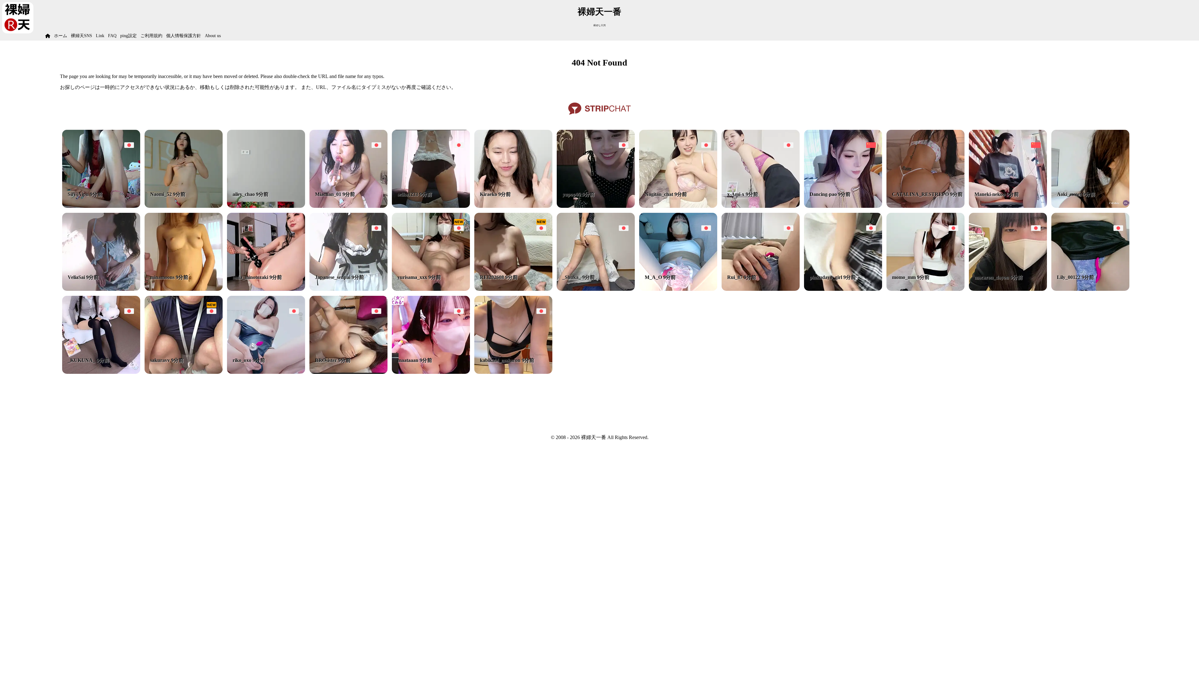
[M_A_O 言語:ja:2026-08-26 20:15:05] (678, 289)
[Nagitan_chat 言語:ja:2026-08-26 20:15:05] (678, 206)
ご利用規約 (151, 35)
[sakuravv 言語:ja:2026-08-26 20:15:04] (183, 372)
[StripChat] (599, 117)
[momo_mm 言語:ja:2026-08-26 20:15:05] (925, 289)
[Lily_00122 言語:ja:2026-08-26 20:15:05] (1090, 289)
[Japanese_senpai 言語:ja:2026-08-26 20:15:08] (348, 289)
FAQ (112, 35)
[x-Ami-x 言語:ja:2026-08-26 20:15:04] (760, 206)
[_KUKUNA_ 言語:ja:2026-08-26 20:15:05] (101, 372)
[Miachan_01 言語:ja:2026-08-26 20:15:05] (348, 206)
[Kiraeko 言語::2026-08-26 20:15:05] (513, 206)
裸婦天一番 (599, 12)
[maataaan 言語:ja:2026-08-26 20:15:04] (431, 372)
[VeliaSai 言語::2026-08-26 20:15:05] (101, 289)
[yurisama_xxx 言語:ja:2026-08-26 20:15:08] (431, 289)
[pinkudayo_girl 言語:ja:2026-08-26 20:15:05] (843, 289)
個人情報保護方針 (183, 35)
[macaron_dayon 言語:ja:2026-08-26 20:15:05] (1008, 289)
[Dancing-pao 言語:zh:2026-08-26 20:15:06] (843, 206)
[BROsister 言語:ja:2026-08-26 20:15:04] (348, 372)
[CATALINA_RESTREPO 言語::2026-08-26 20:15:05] (925, 206)
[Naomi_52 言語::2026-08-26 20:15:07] (183, 206)
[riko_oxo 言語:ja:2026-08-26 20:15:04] (266, 372)
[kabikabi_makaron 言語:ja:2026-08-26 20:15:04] (513, 372)
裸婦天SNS (81, 35)
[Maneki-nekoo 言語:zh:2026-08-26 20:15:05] (1008, 206)
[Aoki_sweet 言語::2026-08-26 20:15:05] (1090, 206)
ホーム (60, 35)
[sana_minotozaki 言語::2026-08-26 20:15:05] (266, 289)
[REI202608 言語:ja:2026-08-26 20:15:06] (513, 289)
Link (100, 35)
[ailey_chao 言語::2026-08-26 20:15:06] (266, 206)
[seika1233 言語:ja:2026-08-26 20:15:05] (431, 206)
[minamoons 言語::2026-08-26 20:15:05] (183, 289)
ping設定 (128, 35)
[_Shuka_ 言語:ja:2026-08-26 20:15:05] (595, 289)
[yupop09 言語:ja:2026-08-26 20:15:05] (595, 206)
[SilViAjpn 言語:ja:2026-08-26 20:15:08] (101, 206)
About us (213, 35)
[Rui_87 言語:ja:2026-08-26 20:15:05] (760, 289)
